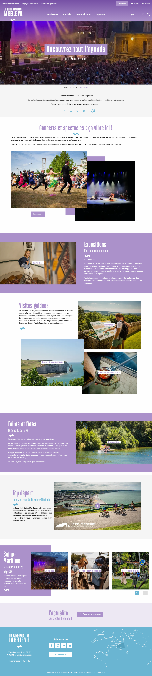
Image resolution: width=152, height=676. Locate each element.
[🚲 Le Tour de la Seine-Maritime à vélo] (97, 506)
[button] (148, 14)
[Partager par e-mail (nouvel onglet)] (84, 111)
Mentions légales (67, 673)
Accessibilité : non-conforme (94, 673)
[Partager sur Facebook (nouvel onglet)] (64, 111)
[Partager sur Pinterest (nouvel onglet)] (77, 111)
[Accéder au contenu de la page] (76, 75)
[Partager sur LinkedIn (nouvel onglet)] (71, 111)
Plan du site (78, 673)
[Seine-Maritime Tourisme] (12, 14)
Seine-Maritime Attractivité (10, 4)
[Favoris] (143, 14)
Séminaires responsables (49, 4)
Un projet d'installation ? (30, 4)
